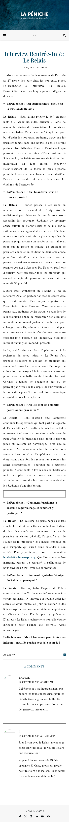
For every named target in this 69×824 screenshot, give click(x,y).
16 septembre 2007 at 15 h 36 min (37, 735)
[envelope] (42, 816)
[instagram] (31, 816)
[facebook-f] (20, 816)
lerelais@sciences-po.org (19, 557)
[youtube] (48, 816)
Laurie (11, 654)
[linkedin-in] (37, 816)
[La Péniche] (34, 15)
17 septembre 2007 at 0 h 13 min (36, 681)
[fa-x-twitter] (25, 816)
